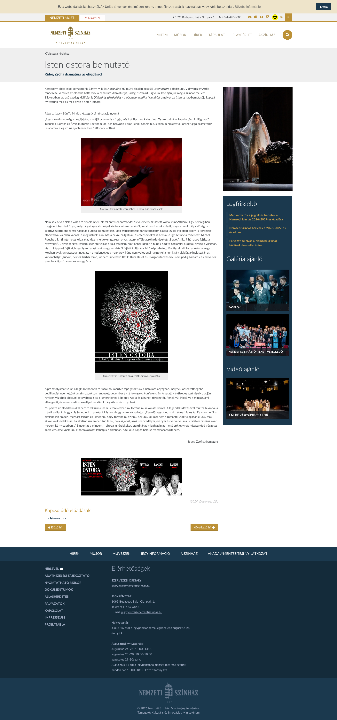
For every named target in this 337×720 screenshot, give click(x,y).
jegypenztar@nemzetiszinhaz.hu (141, 612)
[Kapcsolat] (249, 17)
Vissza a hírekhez (58, 53)
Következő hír (203, 527)
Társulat (216, 35)
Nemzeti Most (62, 18)
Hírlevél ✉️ (54, 568)
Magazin (92, 18)
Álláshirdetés (57, 596)
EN (281, 17)
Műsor (180, 35)
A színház (266, 35)
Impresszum (55, 617)
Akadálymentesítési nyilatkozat (237, 553)
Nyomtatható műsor (63, 582)
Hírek (197, 35)
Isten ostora (58, 518)
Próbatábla (55, 624)
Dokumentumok (59, 589)
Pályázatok (55, 603)
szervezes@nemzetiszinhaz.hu (131, 585)
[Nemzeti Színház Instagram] (267, 17)
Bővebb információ (248, 6)
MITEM (162, 35)
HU (288, 17)
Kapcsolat (54, 610)
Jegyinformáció (155, 553)
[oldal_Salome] (258, 139)
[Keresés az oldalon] (287, 35)
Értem (324, 6)
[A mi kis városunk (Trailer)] (257, 398)
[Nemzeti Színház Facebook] (255, 17)
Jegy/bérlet (241, 35)
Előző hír (56, 527)
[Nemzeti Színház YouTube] (261, 17)
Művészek (121, 553)
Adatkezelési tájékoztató (67, 575)
